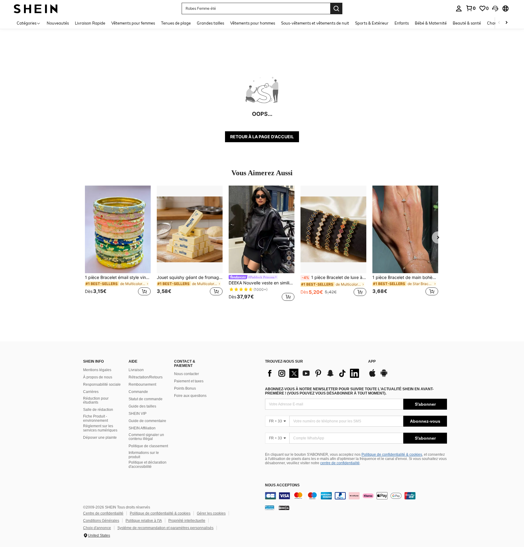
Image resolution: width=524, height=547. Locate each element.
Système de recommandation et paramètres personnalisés (165, 528)
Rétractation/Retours (146, 377)
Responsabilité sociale (102, 384)
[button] (495, 8)
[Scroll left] (499, 23)
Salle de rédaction (98, 410)
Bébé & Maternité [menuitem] (431, 23)
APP (372, 362)
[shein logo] (36, 8)
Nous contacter (186, 374)
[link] (470, 8)
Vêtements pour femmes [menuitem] (133, 23)
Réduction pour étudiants (96, 400)
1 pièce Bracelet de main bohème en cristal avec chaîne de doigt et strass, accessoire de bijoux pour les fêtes (405, 277)
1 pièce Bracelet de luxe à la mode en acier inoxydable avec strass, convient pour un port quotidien (334, 277)
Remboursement (142, 384)
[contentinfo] (356, 495)
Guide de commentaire (147, 421)
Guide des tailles (142, 406)
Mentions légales (97, 370)
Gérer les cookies (211, 513)
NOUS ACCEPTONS (282, 485)
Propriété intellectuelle (186, 520)
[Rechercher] (336, 8)
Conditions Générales (101, 520)
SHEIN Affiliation (142, 428)
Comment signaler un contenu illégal (146, 437)
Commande (138, 392)
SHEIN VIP (137, 413)
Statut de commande (146, 399)
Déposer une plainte (100, 437)
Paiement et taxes (188, 381)
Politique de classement (148, 446)
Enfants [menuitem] (402, 23)
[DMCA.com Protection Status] (284, 507)
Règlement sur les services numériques (100, 428)
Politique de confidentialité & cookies (391, 454)
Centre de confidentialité (103, 513)
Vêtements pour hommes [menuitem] (252, 23)
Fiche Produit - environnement (95, 418)
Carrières (91, 392)
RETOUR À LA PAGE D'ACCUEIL (262, 136)
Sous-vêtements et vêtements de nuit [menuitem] (315, 23)
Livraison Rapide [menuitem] (90, 23)
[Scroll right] (506, 23)
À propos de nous (97, 377)
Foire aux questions (190, 396)
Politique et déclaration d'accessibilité (147, 464)
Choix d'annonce (97, 528)
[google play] (384, 376)
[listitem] (118, 244)
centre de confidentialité (340, 463)
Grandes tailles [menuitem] (210, 23)
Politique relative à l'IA (144, 520)
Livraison (136, 370)
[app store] (372, 376)
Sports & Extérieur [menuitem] (371, 23)
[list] (313, 373)
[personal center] (458, 8)
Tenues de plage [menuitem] (176, 23)
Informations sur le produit (144, 455)
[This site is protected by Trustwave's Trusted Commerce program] (269, 507)
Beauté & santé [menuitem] (467, 23)
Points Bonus (185, 388)
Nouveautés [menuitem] (58, 23)
